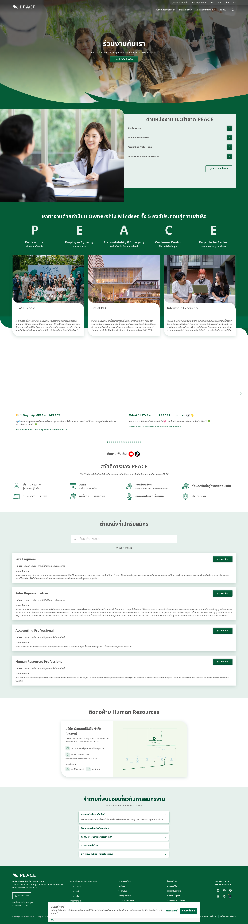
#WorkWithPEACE (58, 429)
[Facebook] (218, 890)
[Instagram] (218, 896)
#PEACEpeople (41, 429)
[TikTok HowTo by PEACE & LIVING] (230, 896)
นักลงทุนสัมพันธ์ (199, 2)
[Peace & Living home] (23, 6)
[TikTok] (230, 890)
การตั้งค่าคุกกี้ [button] (171, 910)
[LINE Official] (224, 896)
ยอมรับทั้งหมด (188, 910)
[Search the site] (233, 9)
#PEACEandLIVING (25, 429)
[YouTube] (224, 890)
